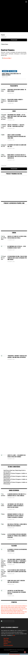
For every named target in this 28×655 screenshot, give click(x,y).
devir (24, 607)
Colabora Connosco (7, 642)
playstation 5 (3, 611)
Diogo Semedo (6, 476)
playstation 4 (20, 610)
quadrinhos (19, 611)
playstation (15, 610)
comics (19, 607)
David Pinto (6, 470)
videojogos (11, 613)
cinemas (12, 607)
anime (2, 606)
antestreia (5, 606)
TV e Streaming (13, 71)
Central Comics (8, 49)
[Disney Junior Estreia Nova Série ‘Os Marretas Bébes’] (14, 64)
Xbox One (16, 613)
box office (6, 607)
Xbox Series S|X (21, 613)
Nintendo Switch (4, 610)
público (15, 611)
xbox (14, 613)
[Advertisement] (14, 18)
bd (22, 606)
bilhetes (2, 607)
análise (9, 606)
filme (7, 609)
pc (12, 610)
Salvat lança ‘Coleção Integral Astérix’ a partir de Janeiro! (15, 471)
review (25, 611)
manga (20, 609)
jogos (11, 609)
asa (11, 606)
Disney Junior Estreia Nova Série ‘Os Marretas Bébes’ (11, 74)
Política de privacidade (8, 645)
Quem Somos (6, 638)
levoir (18, 609)
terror (5, 613)
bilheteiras (25, 606)
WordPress (16, 651)
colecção (16, 607)
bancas (13, 606)
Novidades (5, 71)
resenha (22, 611)
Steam (2, 613)
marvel (23, 609)
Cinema (9, 607)
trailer (7, 613)
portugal (7, 611)
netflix (25, 609)
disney (2, 609)
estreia (5, 609)
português (12, 611)
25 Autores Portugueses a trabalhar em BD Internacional (15, 474)
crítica (22, 607)
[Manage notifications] (25, 652)
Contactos (6, 643)
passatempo (9, 610)
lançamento (14, 609)
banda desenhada (18, 606)
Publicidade (6, 640)
